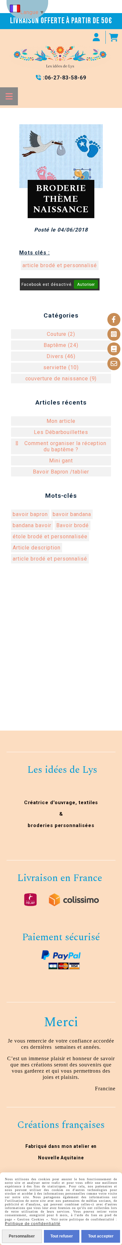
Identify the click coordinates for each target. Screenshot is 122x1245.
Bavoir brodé (72, 525)
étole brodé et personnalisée (50, 536)
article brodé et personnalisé (59, 265)
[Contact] (113, 363)
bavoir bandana (72, 514)
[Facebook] (113, 319)
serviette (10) (60, 367)
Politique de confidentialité (33, 1223)
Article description (36, 548)
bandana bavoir (32, 525)
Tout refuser (61, 1236)
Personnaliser (22, 1236)
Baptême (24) (61, 345)
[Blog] (113, 348)
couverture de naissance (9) (61, 378)
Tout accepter (101, 1236)
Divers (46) (61, 356)
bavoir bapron (30, 514)
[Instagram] (113, 334)
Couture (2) (61, 334)
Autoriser (86, 284)
